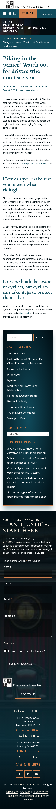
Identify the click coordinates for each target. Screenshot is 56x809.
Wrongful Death (17, 418)
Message (9, 616)
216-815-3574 (11, 542)
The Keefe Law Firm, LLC (34, 86)
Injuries (11, 380)
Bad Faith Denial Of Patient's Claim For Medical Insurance (24, 361)
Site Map (25, 792)
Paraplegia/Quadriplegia (22, 396)
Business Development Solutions (26, 795)
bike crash (24, 313)
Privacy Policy (40, 792)
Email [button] (30, 13)
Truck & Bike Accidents (21, 412)
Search (40, 337)
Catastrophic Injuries (19, 369)
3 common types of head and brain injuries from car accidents (26, 495)
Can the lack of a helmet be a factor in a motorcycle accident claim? (25, 483)
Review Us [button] (28, 694)
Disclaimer (10, 643)
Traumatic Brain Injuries (21, 407)
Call (48, 14)
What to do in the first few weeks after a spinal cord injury (27, 461)
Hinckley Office (29, 751)
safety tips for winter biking (33, 163)
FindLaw (28, 799)
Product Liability (17, 401)
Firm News (14, 374)
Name (7, 566)
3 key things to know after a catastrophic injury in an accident (26, 451)
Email (8, 599)
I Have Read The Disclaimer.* (26, 651)
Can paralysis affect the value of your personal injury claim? (26, 470)
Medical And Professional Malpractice (22, 388)
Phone (8, 583)
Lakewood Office (29, 730)
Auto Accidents (28, 90)
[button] (9, 12)
